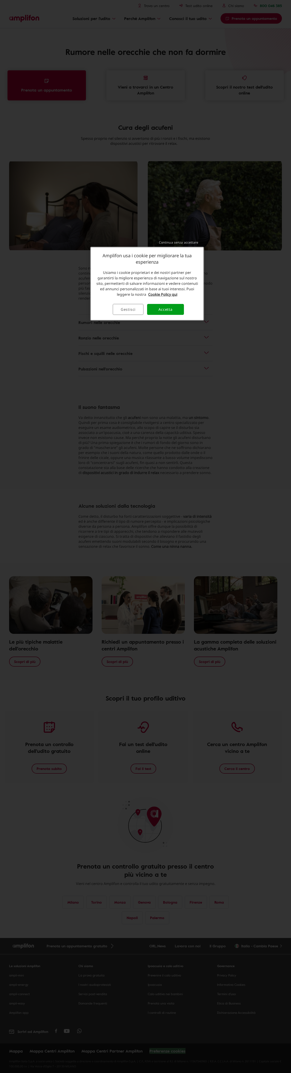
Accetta (165, 309)
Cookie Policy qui (162, 294)
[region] (147, 284)
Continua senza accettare (178, 242)
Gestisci (128, 309)
